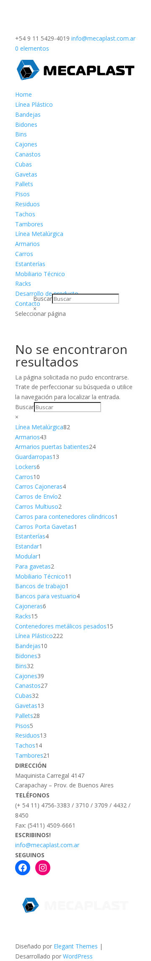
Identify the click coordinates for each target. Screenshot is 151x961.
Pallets (24, 184)
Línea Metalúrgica (39, 234)
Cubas (23, 164)
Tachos (25, 214)
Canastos (28, 154)
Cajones (26, 144)
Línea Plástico (34, 104)
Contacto (27, 304)
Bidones (26, 124)
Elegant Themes (76, 946)
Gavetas (26, 174)
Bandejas (28, 114)
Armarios (27, 244)
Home (23, 94)
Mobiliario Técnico (40, 274)
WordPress (78, 956)
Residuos (27, 204)
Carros (24, 254)
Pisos (22, 194)
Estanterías (30, 264)
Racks (23, 283)
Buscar (42, 298)
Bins (21, 134)
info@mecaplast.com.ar (47, 845)
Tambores (29, 224)
